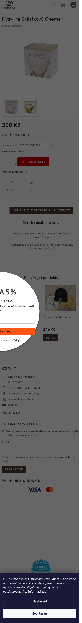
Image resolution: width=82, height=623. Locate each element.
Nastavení (40, 601)
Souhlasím (39, 614)
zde (44, 591)
